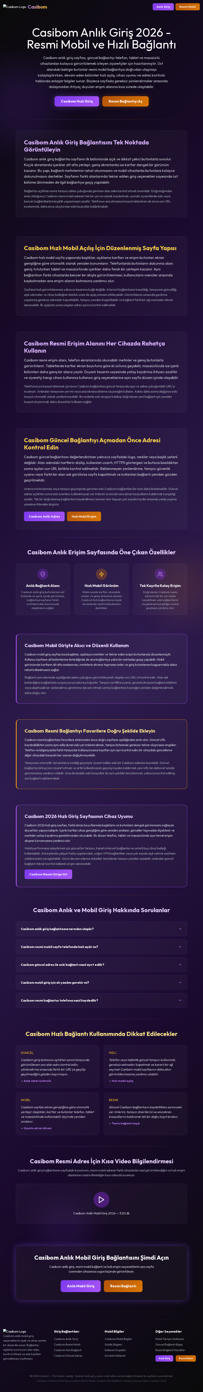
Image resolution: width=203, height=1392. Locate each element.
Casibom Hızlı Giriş (77, 101)
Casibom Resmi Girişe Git (48, 874)
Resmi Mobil (187, 7)
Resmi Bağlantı (123, 1286)
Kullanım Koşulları (115, 1350)
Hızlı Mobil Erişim (84, 516)
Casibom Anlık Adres (44, 516)
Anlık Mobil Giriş (80, 1286)
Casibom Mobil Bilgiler (118, 1339)
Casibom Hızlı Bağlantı (67, 1350)
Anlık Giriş (163, 7)
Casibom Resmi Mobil (67, 1344)
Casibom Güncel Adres (68, 1355)
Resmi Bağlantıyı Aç (125, 101)
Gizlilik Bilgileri (113, 1344)
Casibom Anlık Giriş (66, 1339)
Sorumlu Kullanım (115, 1355)
